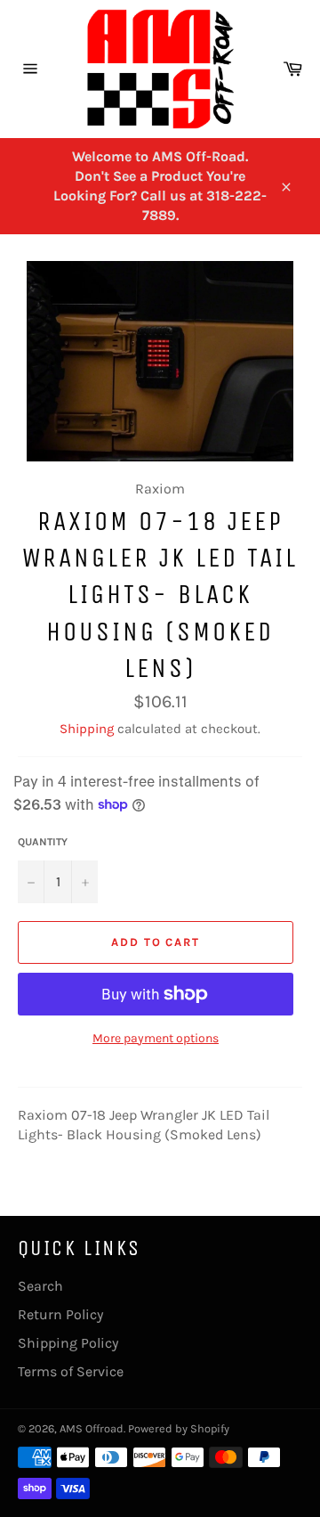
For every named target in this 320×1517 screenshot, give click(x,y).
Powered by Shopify (178, 1428)
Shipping (87, 729)
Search (40, 1285)
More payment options (155, 1038)
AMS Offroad (92, 1428)
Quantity (43, 842)
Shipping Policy (68, 1342)
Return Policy (60, 1314)
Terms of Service (71, 1371)
